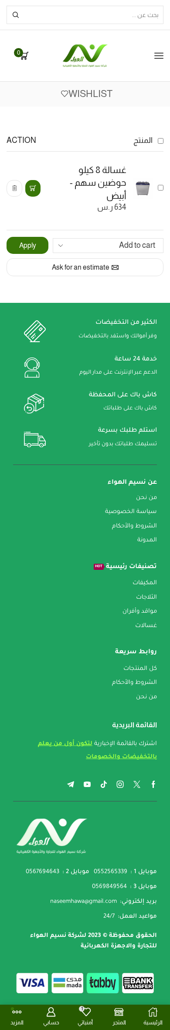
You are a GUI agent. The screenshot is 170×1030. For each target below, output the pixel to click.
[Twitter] (136, 784)
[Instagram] (120, 784)
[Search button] (15, 15)
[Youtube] (87, 784)
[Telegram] (70, 784)
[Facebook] (153, 784)
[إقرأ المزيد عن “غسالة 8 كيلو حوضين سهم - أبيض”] (32, 188)
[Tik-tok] (103, 784)
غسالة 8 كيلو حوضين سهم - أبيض (98, 183)
